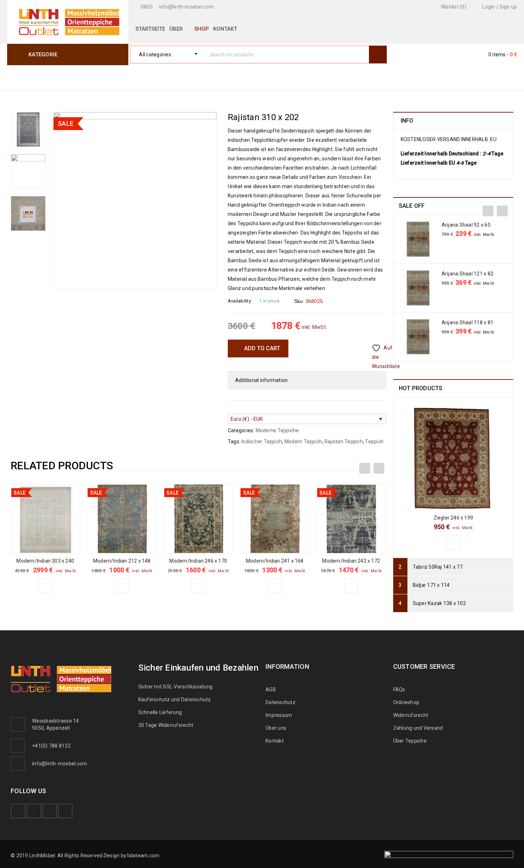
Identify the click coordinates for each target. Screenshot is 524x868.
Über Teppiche (410, 741)
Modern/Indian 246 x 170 (198, 561)
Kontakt (275, 741)
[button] (45, 586)
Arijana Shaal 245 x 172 (469, 322)
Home (378, 77)
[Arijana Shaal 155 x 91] (418, 239)
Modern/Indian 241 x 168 (275, 561)
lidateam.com (143, 855)
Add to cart (262, 348)
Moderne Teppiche (423, 77)
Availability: (240, 301)
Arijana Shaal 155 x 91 (468, 225)
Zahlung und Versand (418, 728)
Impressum (279, 715)
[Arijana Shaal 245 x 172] (418, 336)
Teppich (374, 441)
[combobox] (166, 54)
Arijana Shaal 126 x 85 (468, 274)
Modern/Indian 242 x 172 (351, 561)
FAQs (399, 689)
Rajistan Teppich (343, 441)
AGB (271, 689)
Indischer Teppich (261, 441)
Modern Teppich (303, 441)
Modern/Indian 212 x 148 (122, 561)
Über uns (276, 728)
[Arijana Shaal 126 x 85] (418, 287)
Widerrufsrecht (412, 715)
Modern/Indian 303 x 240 (45, 561)
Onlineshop (406, 702)
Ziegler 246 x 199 (453, 518)
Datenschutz (281, 702)
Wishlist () (453, 7)
